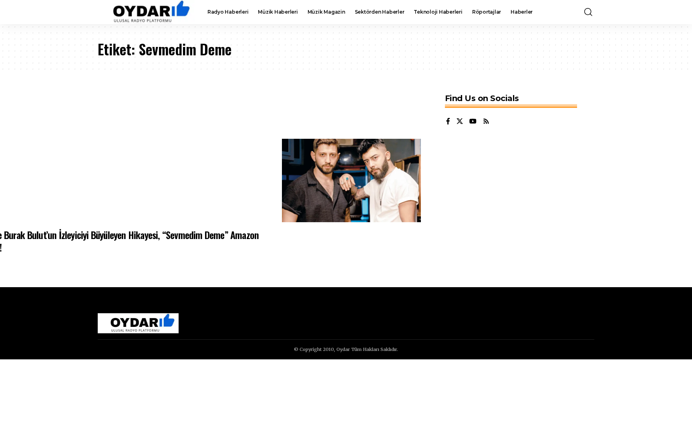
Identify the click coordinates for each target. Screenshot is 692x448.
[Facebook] (448, 122)
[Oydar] (146, 12)
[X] (459, 122)
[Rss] (486, 122)
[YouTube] (473, 122)
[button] (588, 12)
